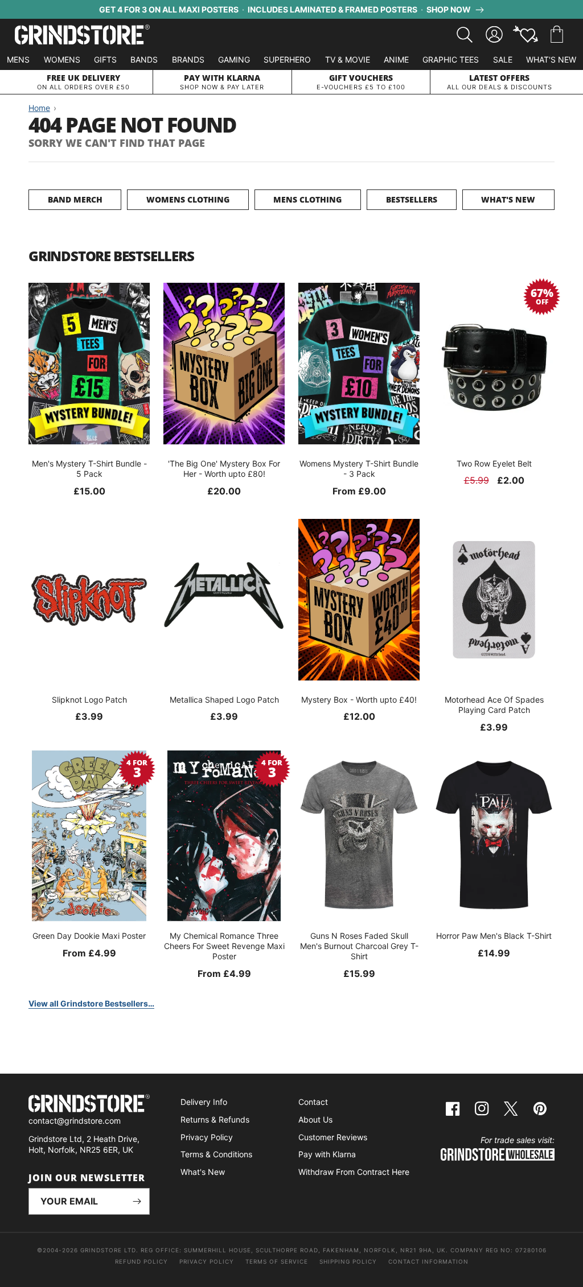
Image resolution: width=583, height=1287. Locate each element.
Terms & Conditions (216, 1154)
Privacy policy (206, 1261)
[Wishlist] (525, 35)
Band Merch (75, 199)
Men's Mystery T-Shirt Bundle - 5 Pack (89, 468)
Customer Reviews (332, 1137)
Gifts (105, 59)
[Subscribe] (136, 1201)
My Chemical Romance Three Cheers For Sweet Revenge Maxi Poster (224, 946)
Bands (144, 59)
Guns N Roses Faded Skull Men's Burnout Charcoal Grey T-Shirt (359, 946)
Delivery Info (203, 1102)
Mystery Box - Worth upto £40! (359, 699)
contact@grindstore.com (74, 1120)
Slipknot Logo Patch (89, 699)
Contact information (428, 1261)
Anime (396, 59)
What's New (551, 59)
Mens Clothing (307, 199)
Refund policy (141, 1261)
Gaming (234, 59)
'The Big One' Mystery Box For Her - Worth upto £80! (224, 468)
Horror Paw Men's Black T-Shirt (494, 935)
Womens (62, 59)
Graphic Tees (450, 59)
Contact (313, 1102)
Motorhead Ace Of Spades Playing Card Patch (494, 705)
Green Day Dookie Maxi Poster (89, 935)
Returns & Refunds (214, 1119)
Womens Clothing (187, 199)
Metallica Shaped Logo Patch (224, 699)
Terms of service (276, 1261)
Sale (502, 59)
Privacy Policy (206, 1137)
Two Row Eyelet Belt (494, 463)
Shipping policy (348, 1261)
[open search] (464, 35)
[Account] (494, 35)
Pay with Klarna (327, 1154)
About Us (315, 1119)
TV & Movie (347, 59)
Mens (18, 59)
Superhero (287, 59)
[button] (556, 35)
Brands (188, 59)
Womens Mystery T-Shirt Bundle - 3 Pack (358, 468)
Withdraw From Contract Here (353, 1172)
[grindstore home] (89, 1104)
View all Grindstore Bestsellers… (91, 1003)
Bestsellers (411, 199)
